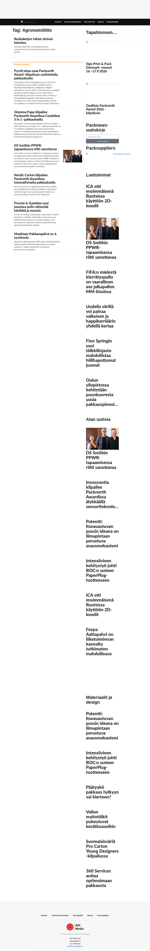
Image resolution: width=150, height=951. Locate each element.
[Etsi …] (132, 22)
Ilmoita (101, 22)
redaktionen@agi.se (75, 946)
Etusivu (58, 22)
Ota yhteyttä (89, 22)
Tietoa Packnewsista (72, 22)
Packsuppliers (112, 22)
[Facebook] (75, 906)
